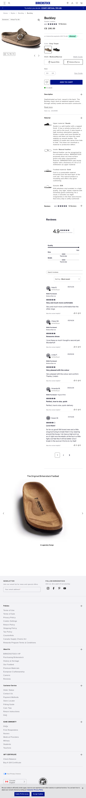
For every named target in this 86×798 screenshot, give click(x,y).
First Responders (10, 730)
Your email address (12, 589)
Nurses (6, 733)
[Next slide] (38, 55)
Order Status (8, 690)
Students (7, 744)
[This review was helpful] (74, 445)
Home (5, 13)
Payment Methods (11, 697)
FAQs (5, 726)
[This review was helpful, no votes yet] (74, 313)
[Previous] (3, 513)
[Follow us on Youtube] (64, 588)
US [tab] (53, 73)
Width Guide (78, 57)
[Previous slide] (34, 55)
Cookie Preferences (22, 794)
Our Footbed (8, 664)
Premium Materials (11, 668)
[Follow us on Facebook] (53, 588)
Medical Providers (11, 737)
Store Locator (9, 701)
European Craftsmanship (14, 672)
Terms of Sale (9, 614)
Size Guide (78, 73)
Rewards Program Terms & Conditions (19, 643)
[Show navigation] (4, 3)
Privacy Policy (9, 617)
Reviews (7, 679)
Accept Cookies (38, 794)
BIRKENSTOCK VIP (12, 654)
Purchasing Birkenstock (13, 657)
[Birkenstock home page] (43, 3)
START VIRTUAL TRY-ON (51, 8)
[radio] (48, 49)
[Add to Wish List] (46, 82)
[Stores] (68, 3)
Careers (6, 675)
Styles (13, 13)
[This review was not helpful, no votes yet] (78, 313)
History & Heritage (11, 661)
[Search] (9, 3)
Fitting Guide (8, 704)
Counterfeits (8, 635)
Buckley (21, 13)
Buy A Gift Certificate (12, 763)
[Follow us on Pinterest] (59, 588)
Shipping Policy (10, 628)
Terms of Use (8, 610)
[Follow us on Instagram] (48, 588)
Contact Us (8, 694)
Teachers (7, 748)
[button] (2, 8)
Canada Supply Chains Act (14, 639)
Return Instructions (11, 711)
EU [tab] (47, 73)
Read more (48, 107)
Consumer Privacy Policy (35, 790)
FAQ (5, 715)
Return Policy (9, 625)
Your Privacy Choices (14, 774)
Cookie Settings (10, 621)
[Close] (82, 788)
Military (6, 741)
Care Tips (7, 708)
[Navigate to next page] (69, 455)
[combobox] (67, 279)
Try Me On (11, 54)
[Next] (82, 513)
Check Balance (9, 759)
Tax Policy (7, 632)
